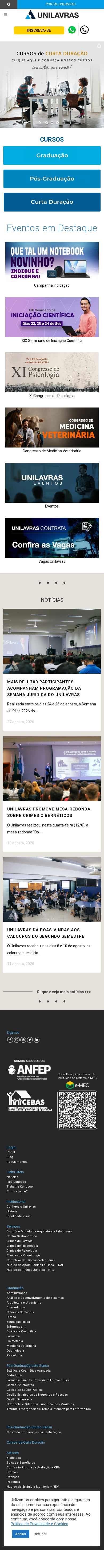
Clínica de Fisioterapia (22, 1246)
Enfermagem (16, 1326)
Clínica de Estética (20, 1241)
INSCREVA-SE (39, 30)
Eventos (12, 1472)
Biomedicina (16, 1307)
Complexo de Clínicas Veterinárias (31, 1260)
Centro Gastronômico (22, 1236)
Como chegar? (17, 1191)
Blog (10, 1157)
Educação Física (18, 1322)
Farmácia (13, 1336)
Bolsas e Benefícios (21, 1462)
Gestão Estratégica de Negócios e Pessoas (37, 1394)
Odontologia (15, 1350)
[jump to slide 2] (52, 122)
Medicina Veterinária (21, 1346)
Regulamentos (17, 1162)
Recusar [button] (40, 1534)
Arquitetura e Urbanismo (24, 1302)
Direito (11, 1317)
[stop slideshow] (63, 122)
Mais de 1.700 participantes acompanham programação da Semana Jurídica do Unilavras (44, 688)
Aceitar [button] (20, 1534)
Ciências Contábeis (20, 1312)
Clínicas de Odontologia (24, 1255)
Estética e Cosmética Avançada (29, 1370)
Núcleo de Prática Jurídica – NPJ (30, 1270)
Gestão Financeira (19, 1399)
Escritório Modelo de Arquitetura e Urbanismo (39, 1231)
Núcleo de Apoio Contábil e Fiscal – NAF (35, 1265)
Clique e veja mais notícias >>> (64, 992)
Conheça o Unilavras (21, 1206)
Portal (11, 1152)
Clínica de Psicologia (22, 1250)
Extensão (13, 1477)
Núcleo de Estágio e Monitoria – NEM (33, 1486)
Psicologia (14, 1355)
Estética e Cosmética (21, 1331)
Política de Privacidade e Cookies (39, 1523)
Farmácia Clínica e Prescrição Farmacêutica (38, 1380)
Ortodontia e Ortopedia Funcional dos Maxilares (40, 1404)
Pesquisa (13, 1482)
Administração (17, 1293)
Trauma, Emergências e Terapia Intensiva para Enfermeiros (49, 1409)
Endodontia (15, 1375)
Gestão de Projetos (20, 1385)
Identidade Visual (19, 1216)
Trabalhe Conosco (20, 1186)
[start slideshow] (40, 122)
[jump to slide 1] (46, 122)
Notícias (12, 1177)
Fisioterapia (15, 1341)
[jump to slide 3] (57, 122)
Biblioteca (14, 1458)
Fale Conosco (16, 1182)
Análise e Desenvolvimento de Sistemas (35, 1298)
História (12, 1211)
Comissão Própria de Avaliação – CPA (33, 1467)
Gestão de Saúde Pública (25, 1390)
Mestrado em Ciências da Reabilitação (34, 1432)
